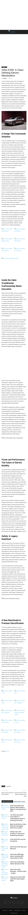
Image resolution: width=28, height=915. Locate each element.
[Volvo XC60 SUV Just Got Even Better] (5, 841)
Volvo (10, 35)
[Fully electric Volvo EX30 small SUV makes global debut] (5, 878)
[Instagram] (9, 902)
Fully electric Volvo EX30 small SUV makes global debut (17, 878)
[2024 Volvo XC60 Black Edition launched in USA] (5, 864)
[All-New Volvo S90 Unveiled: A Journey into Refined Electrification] (5, 834)
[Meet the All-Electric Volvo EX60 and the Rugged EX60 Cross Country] (5, 826)
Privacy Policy (17, 910)
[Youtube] (22, 902)
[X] (18, 902)
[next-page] (5, 885)
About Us (11, 910)
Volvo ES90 (8, 786)
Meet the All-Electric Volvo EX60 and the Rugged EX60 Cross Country (18, 826)
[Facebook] (5, 902)
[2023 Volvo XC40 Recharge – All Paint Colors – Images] (5, 872)
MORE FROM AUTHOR (19, 801)
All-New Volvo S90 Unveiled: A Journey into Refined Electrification (17, 833)
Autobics (5, 78)
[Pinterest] (14, 902)
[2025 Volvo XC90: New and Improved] (5, 849)
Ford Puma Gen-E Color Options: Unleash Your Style (20, 794)
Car (6, 35)
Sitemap (23, 910)
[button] (2, 32)
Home (3, 35)
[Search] (26, 32)
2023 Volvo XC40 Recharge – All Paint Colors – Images (18, 871)
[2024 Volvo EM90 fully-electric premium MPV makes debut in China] (5, 857)
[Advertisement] (14, 15)
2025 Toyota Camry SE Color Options (7, 793)
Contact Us (5, 910)
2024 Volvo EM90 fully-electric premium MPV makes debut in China (17, 856)
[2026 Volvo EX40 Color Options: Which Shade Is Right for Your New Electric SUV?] (5, 808)
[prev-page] (3, 885)
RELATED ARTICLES (7, 801)
